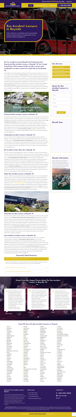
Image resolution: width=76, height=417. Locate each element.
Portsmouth (43, 367)
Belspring (9, 340)
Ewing (24, 337)
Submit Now (61, 112)
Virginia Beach (60, 366)
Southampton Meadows (62, 334)
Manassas (42, 329)
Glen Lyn (25, 348)
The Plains (59, 352)
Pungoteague (43, 369)
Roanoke (42, 373)
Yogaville (59, 379)
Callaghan (9, 354)
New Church (43, 346)
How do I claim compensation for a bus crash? (18, 259)
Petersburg (43, 363)
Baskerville (9, 337)
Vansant (59, 363)
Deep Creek (26, 328)
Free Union (25, 345)
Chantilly (9, 366)
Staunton (59, 342)
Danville (25, 326)
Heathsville (26, 360)
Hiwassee (25, 364)
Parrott (42, 361)
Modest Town (43, 340)
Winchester (59, 376)
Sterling (59, 343)
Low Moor (25, 378)
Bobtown (9, 345)
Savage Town (43, 378)
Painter (42, 357)
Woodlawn (59, 378)
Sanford (42, 376)
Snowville (59, 331)
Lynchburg (25, 381)
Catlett (8, 360)
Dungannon (26, 334)
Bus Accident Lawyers (59, 70)
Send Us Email (62, 395)
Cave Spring (9, 363)
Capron (8, 357)
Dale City (9, 381)
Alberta (8, 326)
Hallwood (25, 352)
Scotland (59, 326)
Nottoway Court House (45, 352)
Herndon (25, 361)
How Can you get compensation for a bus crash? (18, 271)
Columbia (9, 379)
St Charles (59, 340)
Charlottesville (10, 369)
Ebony (24, 335)
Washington (60, 370)
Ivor (24, 366)
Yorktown (59, 381)
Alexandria (9, 328)
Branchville (9, 348)
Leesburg (25, 375)
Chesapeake (10, 370)
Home (30, 5)
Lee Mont (25, 373)
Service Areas (53, 5)
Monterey (42, 342)
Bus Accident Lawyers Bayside (26, 55)
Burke (8, 352)
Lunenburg (25, 379)
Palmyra (42, 358)
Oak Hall (42, 354)
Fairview (25, 340)
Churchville (9, 372)
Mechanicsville (43, 335)
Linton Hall (25, 376)
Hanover (25, 355)
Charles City (9, 367)
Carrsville (9, 358)
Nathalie (42, 343)
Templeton (59, 351)
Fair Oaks (25, 338)
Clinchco (9, 376)
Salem (41, 375)
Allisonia (8, 329)
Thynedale (59, 354)
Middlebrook (43, 337)
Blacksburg (9, 343)
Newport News (43, 348)
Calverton (9, 355)
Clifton (8, 375)
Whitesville (59, 373)
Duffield (25, 332)
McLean (42, 334)
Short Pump (60, 329)
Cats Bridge (9, 361)
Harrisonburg (26, 358)
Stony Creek (60, 345)
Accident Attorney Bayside (13, 55)
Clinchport (9, 378)
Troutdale (59, 357)
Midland (42, 338)
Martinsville (43, 332)
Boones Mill (9, 346)
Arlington (9, 332)
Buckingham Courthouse (12, 351)
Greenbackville (27, 349)
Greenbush (26, 351)
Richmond (42, 372)
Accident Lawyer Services (41, 5)
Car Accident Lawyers (59, 67)
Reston (42, 370)
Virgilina (59, 364)
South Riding (60, 332)
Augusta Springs (10, 335)
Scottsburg (59, 328)
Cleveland (9, 373)
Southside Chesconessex (63, 335)
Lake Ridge (25, 370)
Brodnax (9, 349)
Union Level (59, 361)
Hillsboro (25, 363)
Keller (24, 367)
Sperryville (59, 337)
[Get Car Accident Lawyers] (12, 4)
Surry (58, 348)
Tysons (58, 360)
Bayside (8, 338)
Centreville (9, 364)
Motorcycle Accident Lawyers (61, 76)
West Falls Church (61, 372)
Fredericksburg (27, 343)
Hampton (25, 354)
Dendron (25, 331)
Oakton (42, 355)
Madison (42, 326)
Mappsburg (43, 331)
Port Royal (42, 366)
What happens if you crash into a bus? (16, 267)
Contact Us (69, 1)
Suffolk (58, 346)
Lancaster (25, 372)
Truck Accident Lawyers (59, 73)
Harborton (25, 357)
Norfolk (42, 351)
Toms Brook (60, 355)
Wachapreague (60, 367)
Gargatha (25, 346)
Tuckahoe (59, 358)
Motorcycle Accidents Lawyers (35, 398)
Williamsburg (60, 375)
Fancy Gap (26, 342)
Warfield (59, 369)
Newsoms (42, 349)
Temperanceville (61, 349)
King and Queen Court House (30, 369)
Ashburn (9, 334)
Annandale (9, 331)
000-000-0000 (64, 393)
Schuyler (42, 381)
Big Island (9, 342)
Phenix (41, 364)
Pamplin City (43, 360)
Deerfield (25, 329)
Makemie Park (43, 328)
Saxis (41, 379)
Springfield (59, 338)
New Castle (43, 345)
